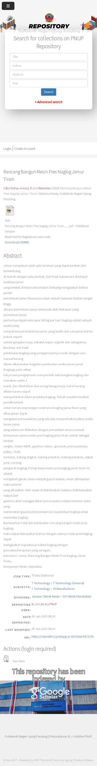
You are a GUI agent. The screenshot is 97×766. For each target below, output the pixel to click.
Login (7, 149)
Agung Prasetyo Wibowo (79, 760)
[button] (6, 658)
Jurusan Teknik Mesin (46, 596)
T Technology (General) (68, 583)
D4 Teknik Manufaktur (77, 596)
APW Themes (41, 760)
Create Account (24, 149)
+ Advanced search (48, 102)
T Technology (41, 583)
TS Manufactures (63, 589)
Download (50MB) (17, 242)
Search (48, 92)
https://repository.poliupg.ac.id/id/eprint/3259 (63, 636)
